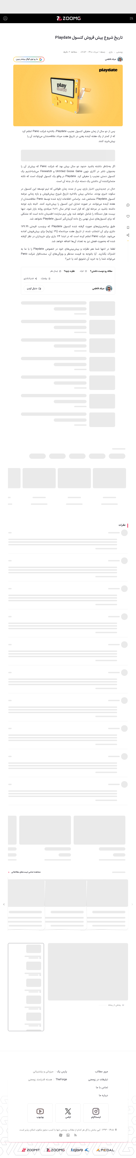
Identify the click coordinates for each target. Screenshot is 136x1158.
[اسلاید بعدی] (4, 904)
